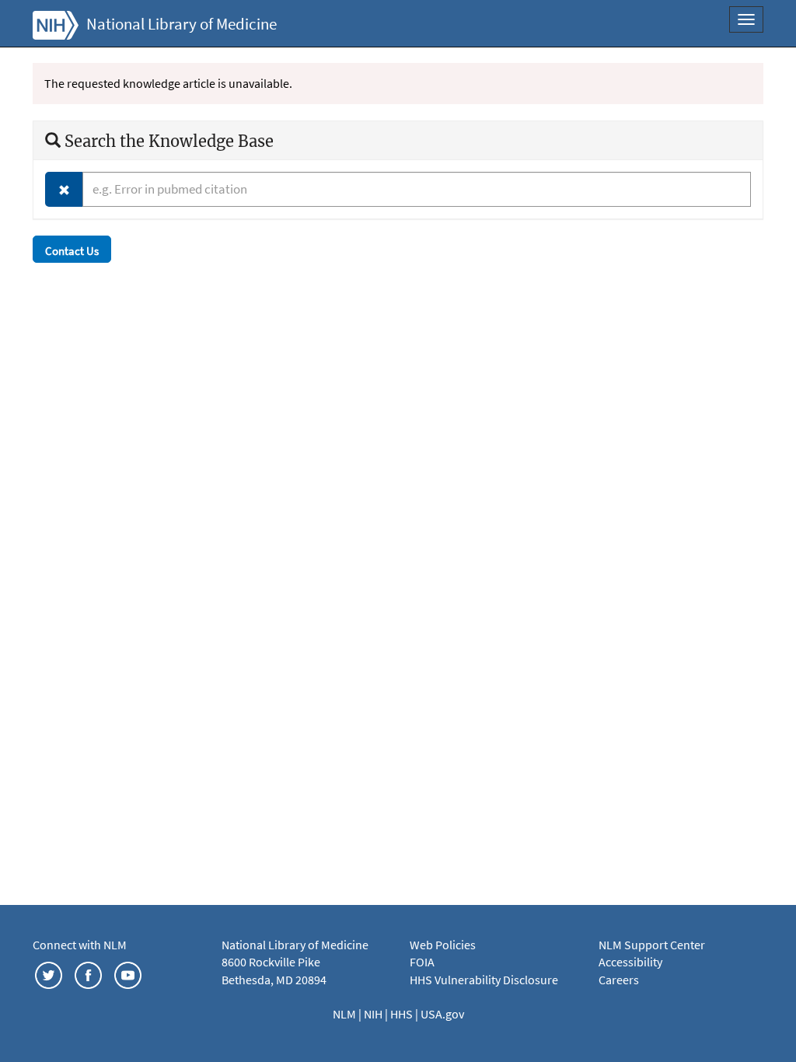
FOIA (422, 961)
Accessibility (630, 961)
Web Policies (443, 944)
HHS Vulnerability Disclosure (484, 979)
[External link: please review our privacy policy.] (48, 973)
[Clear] (64, 189)
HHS (402, 1014)
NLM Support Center (652, 944)
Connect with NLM (80, 944)
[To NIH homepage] (56, 23)
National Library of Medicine (181, 24)
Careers (619, 979)
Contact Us (72, 250)
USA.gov (442, 1014)
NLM (345, 1014)
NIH (374, 1014)
